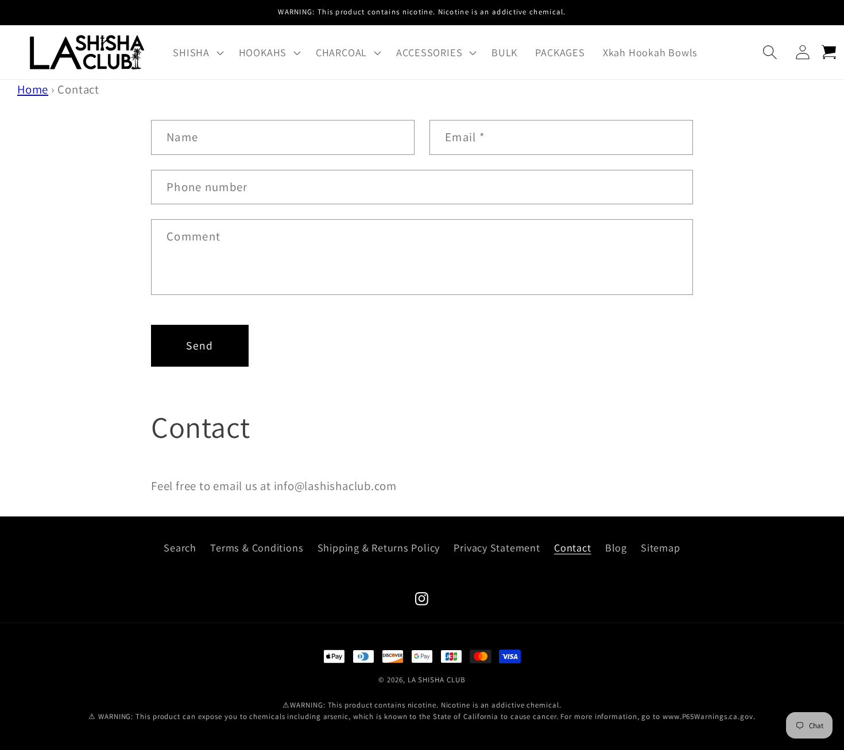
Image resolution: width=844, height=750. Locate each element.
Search (180, 547)
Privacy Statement (497, 547)
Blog (616, 547)
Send (199, 345)
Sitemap (660, 547)
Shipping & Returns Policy (379, 547)
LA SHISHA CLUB (437, 680)
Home (32, 89)
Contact (572, 547)
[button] (197, 52)
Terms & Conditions (256, 547)
